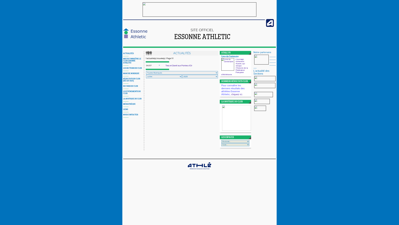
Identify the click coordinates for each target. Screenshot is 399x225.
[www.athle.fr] (270, 26)
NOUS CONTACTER (130, 115)
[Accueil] (135, 37)
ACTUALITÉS (128, 53)
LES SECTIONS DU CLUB (132, 68)
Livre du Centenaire (230, 56)
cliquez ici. (237, 94)
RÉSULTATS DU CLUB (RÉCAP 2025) (131, 80)
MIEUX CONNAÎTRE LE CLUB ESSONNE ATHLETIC (132, 61)
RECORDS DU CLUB (130, 86)
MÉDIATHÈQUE (129, 104)
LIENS (125, 109)
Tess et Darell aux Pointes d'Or (179, 65)
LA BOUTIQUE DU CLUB (132, 99)
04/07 (148, 65)
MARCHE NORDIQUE (131, 73)
